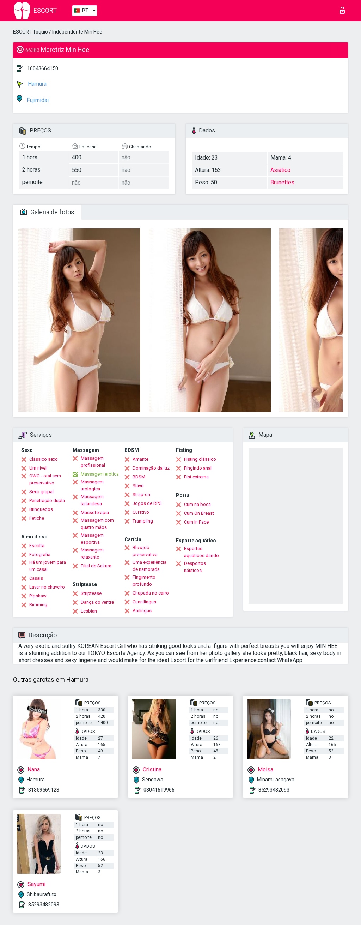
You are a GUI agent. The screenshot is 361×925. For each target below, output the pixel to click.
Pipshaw (38, 595)
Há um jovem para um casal (47, 566)
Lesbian (89, 611)
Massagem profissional (93, 461)
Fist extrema (196, 476)
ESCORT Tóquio (30, 32)
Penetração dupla (47, 500)
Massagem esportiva (92, 538)
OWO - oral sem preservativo (45, 479)
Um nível (38, 468)
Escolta (36, 545)
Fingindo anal (198, 468)
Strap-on (141, 494)
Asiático (280, 170)
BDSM (139, 476)
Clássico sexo (43, 459)
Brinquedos (41, 509)
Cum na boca (197, 504)
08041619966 (159, 790)
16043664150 (42, 68)
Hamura (36, 83)
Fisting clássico (200, 459)
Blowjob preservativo (145, 551)
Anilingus (142, 610)
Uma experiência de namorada (149, 566)
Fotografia (39, 554)
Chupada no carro (151, 593)
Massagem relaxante (92, 553)
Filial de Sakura (96, 565)
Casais (36, 578)
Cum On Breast (199, 513)
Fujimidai (37, 100)
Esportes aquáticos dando (201, 552)
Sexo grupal (41, 491)
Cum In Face (196, 522)
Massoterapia (95, 512)
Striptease (91, 593)
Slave (138, 485)
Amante (140, 459)
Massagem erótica (100, 474)
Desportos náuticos (195, 567)
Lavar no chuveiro (47, 587)
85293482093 (273, 790)
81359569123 (43, 790)
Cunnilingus (144, 601)
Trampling (143, 521)
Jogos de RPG (147, 503)
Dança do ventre (97, 602)
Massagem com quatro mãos (97, 524)
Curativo (141, 512)
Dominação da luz (151, 468)
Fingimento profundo (144, 580)
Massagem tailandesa (92, 500)
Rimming (38, 604)
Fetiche (36, 518)
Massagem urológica (92, 485)
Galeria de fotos (51, 212)
